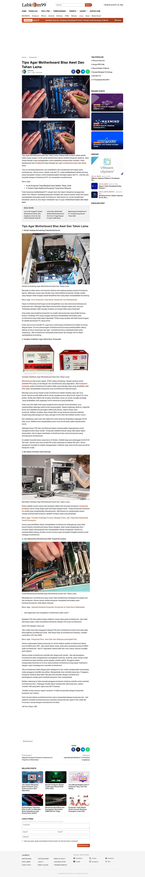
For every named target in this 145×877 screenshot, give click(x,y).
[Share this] (73, 71)
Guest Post (26, 865)
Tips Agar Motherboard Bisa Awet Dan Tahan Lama (55, 226)
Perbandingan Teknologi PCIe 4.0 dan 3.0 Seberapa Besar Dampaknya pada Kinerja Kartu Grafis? (31, 810)
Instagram (95, 861)
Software (97, 104)
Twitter (94, 858)
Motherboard (27, 741)
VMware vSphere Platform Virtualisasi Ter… (105, 179)
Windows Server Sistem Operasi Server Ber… (111, 196)
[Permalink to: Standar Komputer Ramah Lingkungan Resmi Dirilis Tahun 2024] (55, 777)
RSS (109, 861)
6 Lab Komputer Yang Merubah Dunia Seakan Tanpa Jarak (48, 186)
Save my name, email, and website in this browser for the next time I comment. (51, 841)
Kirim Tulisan (43, 865)
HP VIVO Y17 (97, 76)
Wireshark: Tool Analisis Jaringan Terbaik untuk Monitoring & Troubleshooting (113, 20)
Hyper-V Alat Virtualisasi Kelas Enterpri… (110, 187)
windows (112, 192)
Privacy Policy (59, 858)
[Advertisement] (72, 39)
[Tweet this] (78, 71)
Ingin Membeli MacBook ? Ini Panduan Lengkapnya (77, 757)
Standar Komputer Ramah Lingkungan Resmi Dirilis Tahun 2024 (54, 787)
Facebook (79, 858)
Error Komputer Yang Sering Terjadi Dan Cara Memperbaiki (54, 300)
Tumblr (78, 861)
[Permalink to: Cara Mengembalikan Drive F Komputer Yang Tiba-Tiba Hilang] (79, 777)
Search (88, 5)
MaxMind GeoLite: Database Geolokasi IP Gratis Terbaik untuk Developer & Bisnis (45, 20)
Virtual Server (96, 176)
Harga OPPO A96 (98, 64)
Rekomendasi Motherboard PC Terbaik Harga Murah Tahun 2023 (77, 214)
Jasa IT (40, 862)
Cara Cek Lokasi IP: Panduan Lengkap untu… (104, 107)
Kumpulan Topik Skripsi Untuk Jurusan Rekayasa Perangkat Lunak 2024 (78, 809)
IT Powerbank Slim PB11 (101, 80)
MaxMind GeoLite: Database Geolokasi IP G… (103, 126)
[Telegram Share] (83, 71)
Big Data (96, 123)
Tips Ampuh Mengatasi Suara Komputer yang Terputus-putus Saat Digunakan (30, 787)
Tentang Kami (43, 858)
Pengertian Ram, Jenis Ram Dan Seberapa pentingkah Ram (54, 639)
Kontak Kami (26, 858)
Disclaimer (26, 862)
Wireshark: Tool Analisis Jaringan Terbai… (105, 145)
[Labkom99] (34, 5)
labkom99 (40, 163)
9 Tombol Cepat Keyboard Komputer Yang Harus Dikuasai (48, 188)
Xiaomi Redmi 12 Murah (101, 68)
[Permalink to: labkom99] (24, 71)
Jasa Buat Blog (60, 862)
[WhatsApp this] (88, 71)
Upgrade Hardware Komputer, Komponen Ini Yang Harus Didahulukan (58, 607)
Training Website (60, 865)
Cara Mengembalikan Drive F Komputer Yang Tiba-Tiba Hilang (79, 787)
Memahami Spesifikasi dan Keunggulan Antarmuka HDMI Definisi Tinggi (55, 809)
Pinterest (111, 858)
